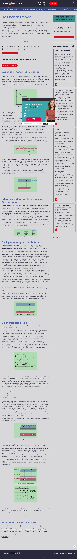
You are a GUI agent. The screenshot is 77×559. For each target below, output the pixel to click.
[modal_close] (53, 104)
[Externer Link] (38, 116)
